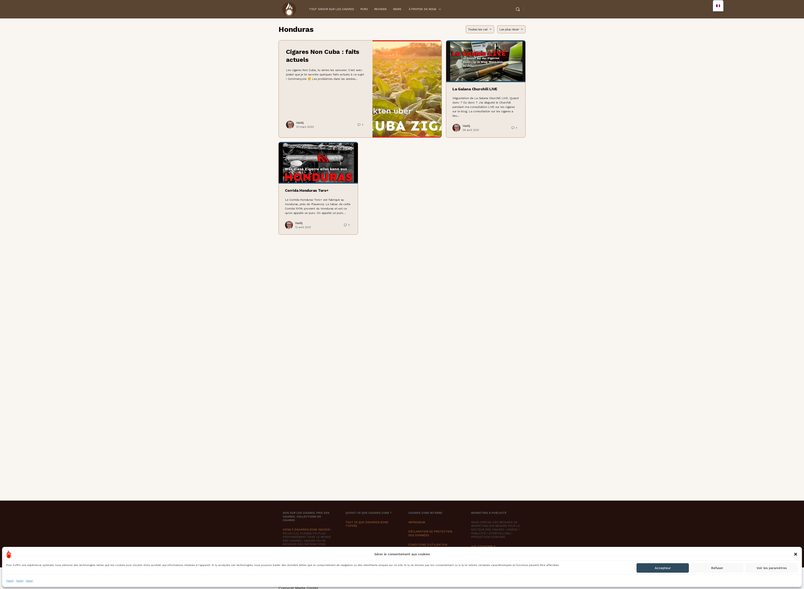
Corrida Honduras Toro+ (307, 190)
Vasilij (300, 122)
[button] (796, 554)
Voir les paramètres (771, 568)
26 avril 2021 (471, 130)
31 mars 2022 (305, 126)
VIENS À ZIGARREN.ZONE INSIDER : (307, 529)
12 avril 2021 (303, 227)
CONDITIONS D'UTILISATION (427, 544)
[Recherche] (518, 9)
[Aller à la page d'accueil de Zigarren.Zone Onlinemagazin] (289, 9)
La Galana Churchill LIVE (474, 89)
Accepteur (663, 568)
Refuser (717, 568)
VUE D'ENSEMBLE (483, 546)
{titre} (10, 580)
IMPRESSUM (416, 522)
